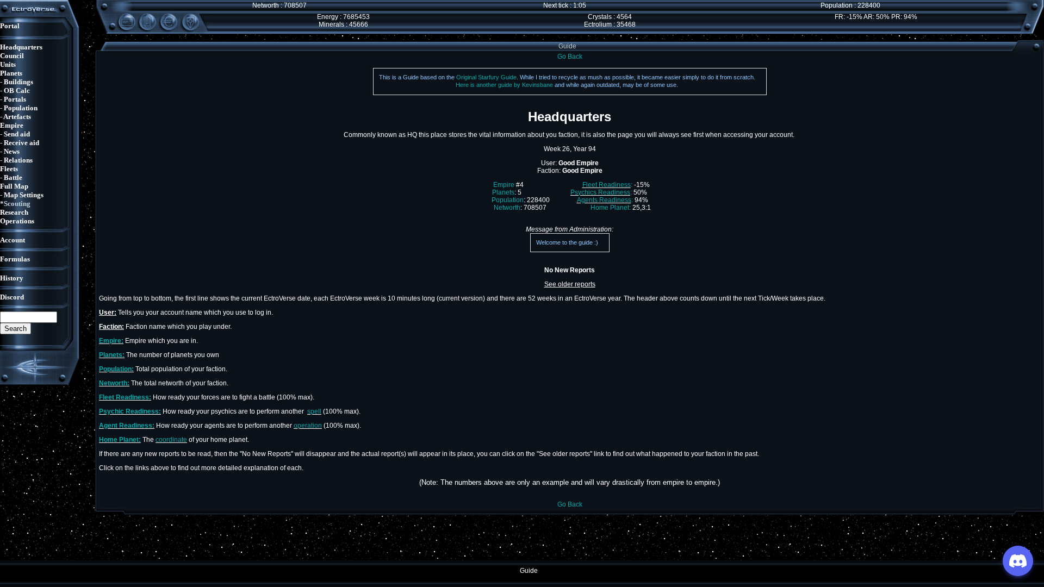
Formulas (15, 259)
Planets (11, 73)
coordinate (171, 440)
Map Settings (24, 195)
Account (12, 240)
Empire (11, 125)
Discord (12, 297)
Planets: (112, 355)
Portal (10, 26)
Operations (17, 221)
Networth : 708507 (279, 5)
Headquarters (21, 47)
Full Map (14, 186)
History (11, 278)
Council (12, 56)
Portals (15, 99)
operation (308, 425)
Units (8, 64)
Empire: (111, 341)
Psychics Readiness (600, 192)
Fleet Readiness (606, 185)
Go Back (569, 56)
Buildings (18, 82)
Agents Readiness (604, 200)
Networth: (114, 383)
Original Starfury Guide (486, 77)
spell (314, 411)
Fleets (9, 169)
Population (21, 108)
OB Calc (17, 90)
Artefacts (17, 117)
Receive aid (21, 143)
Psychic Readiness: (130, 411)
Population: (116, 369)
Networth (507, 207)
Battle (13, 177)
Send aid (17, 134)
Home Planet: (611, 207)
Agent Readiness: (126, 425)
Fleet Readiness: (125, 397)
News (12, 151)
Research (14, 212)
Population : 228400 (850, 5)
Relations (18, 160)
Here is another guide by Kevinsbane (504, 85)
